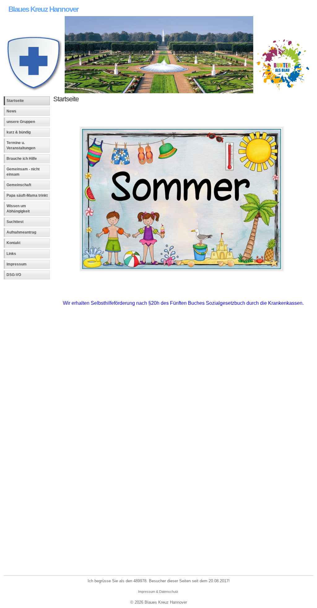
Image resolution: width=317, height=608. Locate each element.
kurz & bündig (19, 132)
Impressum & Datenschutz (158, 591)
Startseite (15, 100)
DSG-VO (14, 275)
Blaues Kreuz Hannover (43, 9)
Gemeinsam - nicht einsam (23, 172)
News (11, 111)
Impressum (17, 264)
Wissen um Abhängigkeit (18, 208)
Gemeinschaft (19, 185)
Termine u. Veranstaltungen (21, 145)
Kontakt (13, 243)
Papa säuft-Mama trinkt (27, 195)
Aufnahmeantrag (21, 232)
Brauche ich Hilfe (22, 158)
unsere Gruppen (21, 122)
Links (11, 254)
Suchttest (15, 222)
